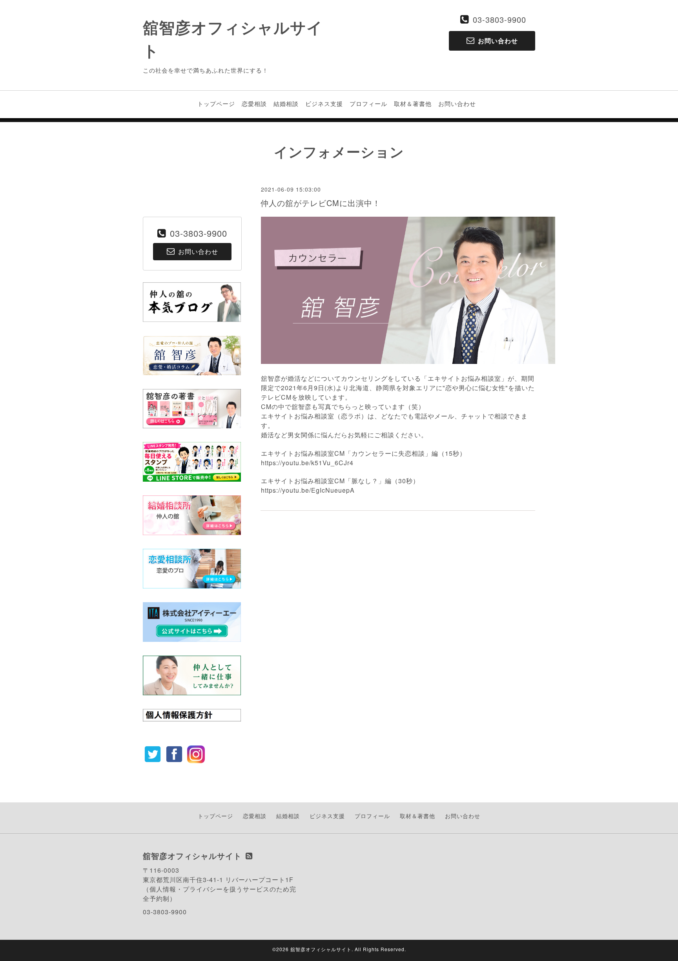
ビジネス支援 (324, 103)
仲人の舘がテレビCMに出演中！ (321, 202)
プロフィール (368, 103)
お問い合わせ (457, 103)
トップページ (216, 103)
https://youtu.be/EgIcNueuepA (308, 490)
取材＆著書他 (413, 103)
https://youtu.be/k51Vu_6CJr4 (307, 462)
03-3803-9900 (499, 19)
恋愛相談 (254, 103)
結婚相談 (286, 103)
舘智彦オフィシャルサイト (321, 949)
